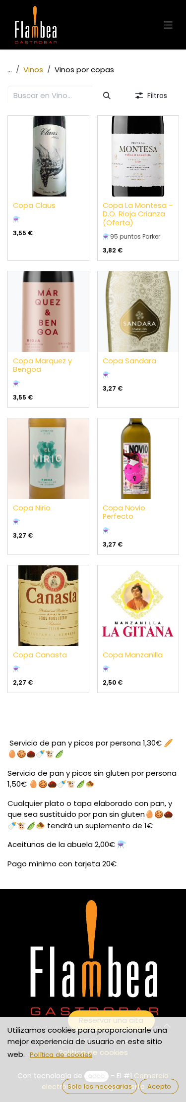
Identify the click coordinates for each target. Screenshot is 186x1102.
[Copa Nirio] (48, 458)
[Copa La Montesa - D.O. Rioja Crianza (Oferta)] (138, 156)
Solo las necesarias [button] (99, 1086)
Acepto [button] (159, 1086)
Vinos (33, 69)
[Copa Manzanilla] (138, 605)
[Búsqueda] (107, 96)
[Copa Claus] (48, 156)
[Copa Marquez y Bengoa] (48, 311)
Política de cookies (61, 1054)
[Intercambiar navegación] (168, 24)
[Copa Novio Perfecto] (138, 458)
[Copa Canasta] (48, 605)
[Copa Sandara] (138, 311)
